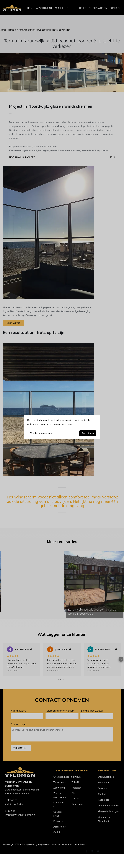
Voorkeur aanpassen (41, 433)
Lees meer (67, 423)
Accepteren (88, 433)
